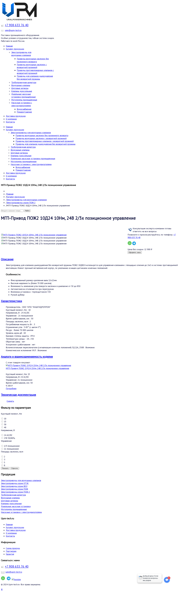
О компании (11, 533)
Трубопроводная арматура (13, 495)
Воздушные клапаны (10, 497)
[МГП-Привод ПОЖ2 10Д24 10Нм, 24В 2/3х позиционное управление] (34, 237)
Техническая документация (18, 395)
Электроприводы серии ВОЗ (14, 486)
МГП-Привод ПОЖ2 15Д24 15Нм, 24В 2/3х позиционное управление (37, 368)
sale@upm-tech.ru (13, 30)
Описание (7, 259)
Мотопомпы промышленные (14, 509)
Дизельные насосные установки (16, 506)
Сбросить (14, 468)
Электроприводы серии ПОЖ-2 (21, 202)
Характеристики (11, 301)
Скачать (10, 401)
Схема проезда (13, 548)
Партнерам (11, 551)
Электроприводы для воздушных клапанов (27, 199)
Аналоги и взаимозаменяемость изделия (27, 356)
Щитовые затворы (9, 500)
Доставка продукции (16, 530)
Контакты (10, 536)
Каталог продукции (16, 196)
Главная (10, 194)
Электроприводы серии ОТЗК (15, 483)
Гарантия (10, 554)
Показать (5, 468)
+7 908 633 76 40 (16, 25)
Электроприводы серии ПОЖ (14, 489)
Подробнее (11, 388)
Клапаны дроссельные (11, 503)
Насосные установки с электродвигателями (21, 512)
